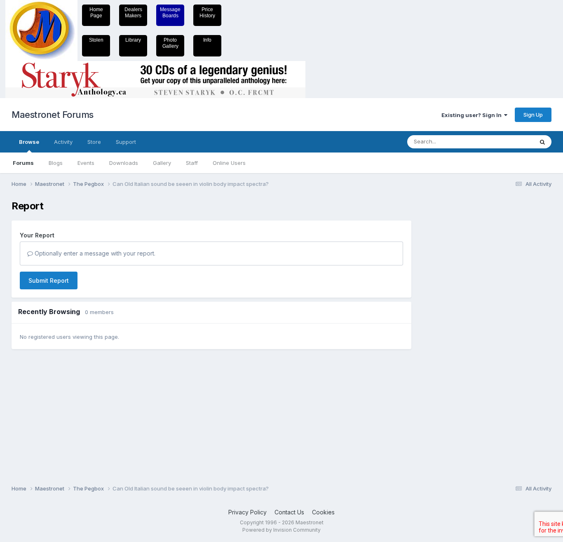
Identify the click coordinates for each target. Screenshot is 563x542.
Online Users (229, 163)
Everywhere (507, 141)
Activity (63, 141)
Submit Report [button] (48, 280)
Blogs (56, 163)
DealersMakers (133, 13)
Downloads (123, 163)
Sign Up (533, 114)
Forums (23, 163)
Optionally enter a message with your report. (94, 253)
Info (207, 40)
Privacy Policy (247, 512)
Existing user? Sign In (472, 115)
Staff (192, 163)
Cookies (323, 512)
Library (133, 40)
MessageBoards (170, 13)
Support (126, 141)
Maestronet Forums (53, 114)
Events (85, 163)
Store (94, 141)
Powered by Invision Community (281, 530)
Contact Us (289, 512)
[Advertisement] (453, 324)
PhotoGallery (170, 43)
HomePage (96, 13)
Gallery (162, 163)
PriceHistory (207, 13)
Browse (29, 141)
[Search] (542, 141)
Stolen (96, 40)
